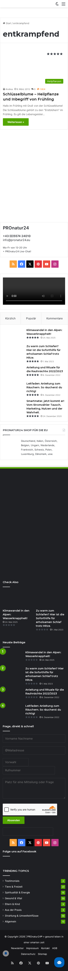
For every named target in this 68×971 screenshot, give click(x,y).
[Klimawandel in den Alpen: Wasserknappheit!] (14, 335)
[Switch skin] (57, 5)
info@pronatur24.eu (16, 240)
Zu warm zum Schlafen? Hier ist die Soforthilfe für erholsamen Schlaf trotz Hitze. (50, 618)
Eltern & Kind (12, 904)
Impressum (32, 948)
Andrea (9, 89)
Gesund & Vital (13, 898)
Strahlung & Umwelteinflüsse (21, 915)
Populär (31, 318)
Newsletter (17, 948)
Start (8, 23)
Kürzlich (10, 318)
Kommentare (54, 318)
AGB (54, 948)
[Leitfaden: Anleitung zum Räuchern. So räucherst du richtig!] (14, 388)
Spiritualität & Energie (17, 892)
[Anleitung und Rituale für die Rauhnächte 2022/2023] (14, 372)
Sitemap (42, 954)
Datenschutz (28, 954)
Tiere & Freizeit (13, 886)
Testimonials (12, 880)
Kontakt (45, 948)
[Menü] (63, 5)
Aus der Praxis (13, 909)
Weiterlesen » (15, 122)
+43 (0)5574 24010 (17, 236)
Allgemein (10, 921)
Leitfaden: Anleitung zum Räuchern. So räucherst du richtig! (44, 387)
